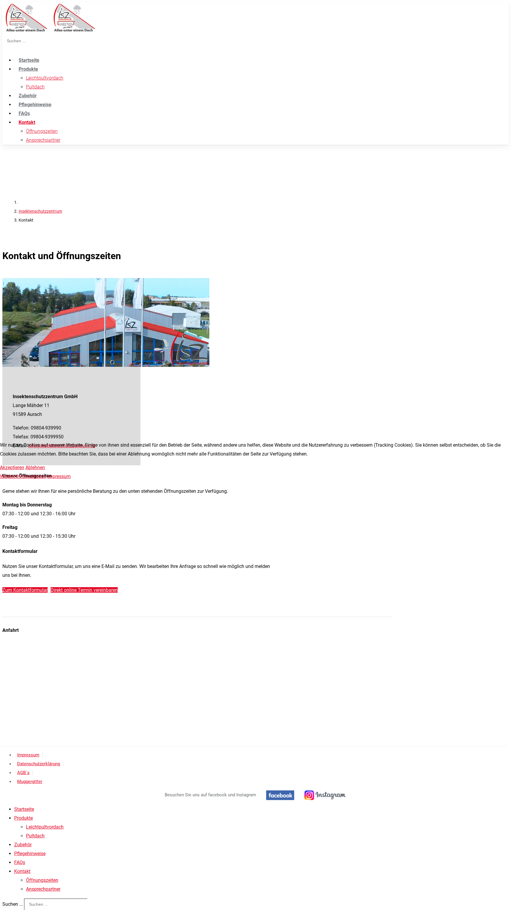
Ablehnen (35, 467)
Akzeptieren (12, 467)
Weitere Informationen (23, 476)
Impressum (59, 476)
